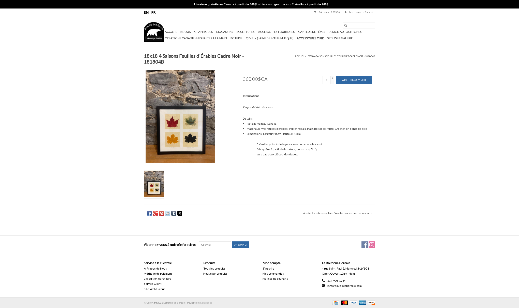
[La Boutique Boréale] (154, 32)
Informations (251, 96)
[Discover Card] (371, 302)
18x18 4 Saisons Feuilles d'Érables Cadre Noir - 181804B (340, 56)
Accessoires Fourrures (276, 31)
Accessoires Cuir (310, 38)
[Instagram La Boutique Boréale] (372, 244)
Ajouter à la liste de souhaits (318, 213)
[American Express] (362, 302)
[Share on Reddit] (167, 213)
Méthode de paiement (158, 273)
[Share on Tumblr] (173, 213)
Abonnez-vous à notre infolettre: (170, 244)
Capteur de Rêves (311, 31)
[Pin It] (161, 213)
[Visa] (353, 302)
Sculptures (246, 31)
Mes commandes (273, 273)
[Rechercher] (346, 25)
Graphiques (203, 31)
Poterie (236, 38)
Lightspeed (206, 302)
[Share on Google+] (155, 213)
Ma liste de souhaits (275, 278)
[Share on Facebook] (149, 213)
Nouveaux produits (215, 273)
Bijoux (185, 31)
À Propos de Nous (155, 268)
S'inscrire (268, 268)
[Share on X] (179, 213)
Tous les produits (214, 268)
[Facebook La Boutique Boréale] (364, 244)
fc (153, 12)
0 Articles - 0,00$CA (329, 12)
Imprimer (367, 213)
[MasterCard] (344, 302)
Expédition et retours (157, 278)
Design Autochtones (345, 31)
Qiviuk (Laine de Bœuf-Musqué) (269, 38)
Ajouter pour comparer (347, 213)
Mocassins (224, 31)
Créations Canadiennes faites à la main (196, 38)
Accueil (171, 31)
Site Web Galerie (340, 38)
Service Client (153, 283)
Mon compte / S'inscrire (362, 12)
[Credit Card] (335, 302)
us (146, 12)
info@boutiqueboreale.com (344, 285)
